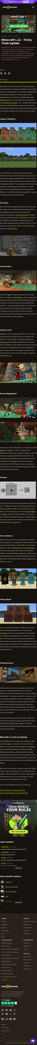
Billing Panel (27, 943)
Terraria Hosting (6, 967)
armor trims (17, 548)
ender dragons (31, 511)
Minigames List (27, 928)
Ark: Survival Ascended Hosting (10, 949)
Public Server (27, 969)
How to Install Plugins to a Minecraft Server (14, 793)
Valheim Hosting (6, 955)
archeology (3, 633)
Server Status (27, 957)
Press (3, 937)
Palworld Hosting (6, 961)
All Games (4, 980)
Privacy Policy (5, 1028)
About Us (4, 921)
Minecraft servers (5, 100)
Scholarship (26, 966)
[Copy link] (17, 119)
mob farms (13, 229)
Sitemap (3, 1024)
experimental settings (10, 103)
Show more (19, 868)
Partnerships (5, 931)
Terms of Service (5, 1031)
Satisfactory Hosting (7, 974)
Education (26, 963)
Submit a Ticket (27, 960)
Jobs (2, 934)
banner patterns (30, 548)
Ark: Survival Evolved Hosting (9, 952)
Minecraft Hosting (6, 943)
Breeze (2, 450)
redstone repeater (22, 215)
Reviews (3, 928)
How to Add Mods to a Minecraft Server (12, 790)
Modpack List (27, 925)
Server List (26, 931)
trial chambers (18, 297)
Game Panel (26, 946)
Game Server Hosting (29, 921)
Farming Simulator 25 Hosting (9, 958)
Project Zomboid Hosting (8, 964)
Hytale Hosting (5, 946)
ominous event (5, 342)
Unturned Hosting (6, 971)
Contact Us (4, 925)
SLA (2, 1034)
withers (4, 514)
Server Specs (27, 934)
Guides (25, 949)
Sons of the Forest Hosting (9, 977)
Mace (8, 506)
